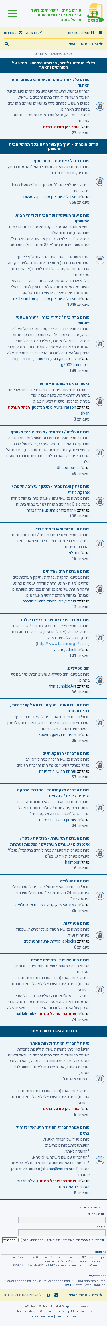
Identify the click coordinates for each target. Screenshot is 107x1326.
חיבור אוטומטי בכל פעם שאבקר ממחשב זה (51, 1240)
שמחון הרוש (66, 771)
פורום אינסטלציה (75, 881)
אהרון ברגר (35, 510)
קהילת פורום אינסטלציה (34, 905)
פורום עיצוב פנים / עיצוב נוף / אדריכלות (55, 620)
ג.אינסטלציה (66, 905)
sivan (85, 413)
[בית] (92, 13)
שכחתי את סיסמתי (93, 1240)
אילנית (70, 1285)
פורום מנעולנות (76, 923)
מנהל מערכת (19, 407)
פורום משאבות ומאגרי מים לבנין (62, 529)
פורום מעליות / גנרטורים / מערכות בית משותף (50, 432)
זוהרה (59, 650)
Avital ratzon (65, 407)
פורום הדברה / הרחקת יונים (66, 753)
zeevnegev (48, 735)
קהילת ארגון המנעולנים (42, 941)
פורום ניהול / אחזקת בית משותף (62, 161)
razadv (29, 197)
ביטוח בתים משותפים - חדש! (64, 384)
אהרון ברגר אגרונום (61, 510)
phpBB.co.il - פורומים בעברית (62, 1312)
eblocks (69, 941)
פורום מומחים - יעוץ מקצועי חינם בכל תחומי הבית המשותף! (53, 146)
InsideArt (68, 686)
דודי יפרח (47, 771)
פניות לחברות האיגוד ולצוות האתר (60, 1043)
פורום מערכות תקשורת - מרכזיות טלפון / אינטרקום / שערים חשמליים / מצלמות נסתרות (50, 841)
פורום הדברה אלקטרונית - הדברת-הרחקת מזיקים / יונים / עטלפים (53, 793)
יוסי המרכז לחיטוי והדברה (43, 601)
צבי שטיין (41, 359)
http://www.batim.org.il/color (62, 644)
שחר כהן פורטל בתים (61, 127)
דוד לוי (74, 553)
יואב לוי (70, 197)
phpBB (68, 1306)
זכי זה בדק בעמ (63, 359)
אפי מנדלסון (42, 407)
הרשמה (84, 1207)
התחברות (100, 1207)
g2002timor (71, 365)
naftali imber (24, 299)
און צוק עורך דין (49, 197)
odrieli (70, 650)
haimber (72, 862)
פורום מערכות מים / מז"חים (66, 571)
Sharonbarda (68, 468)
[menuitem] (82, 33)
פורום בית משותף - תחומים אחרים (60, 960)
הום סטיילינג (78, 668)
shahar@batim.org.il (59, 1169)
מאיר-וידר (68, 735)
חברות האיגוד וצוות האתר (53, 1031)
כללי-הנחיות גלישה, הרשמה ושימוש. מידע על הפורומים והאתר (53, 65)
